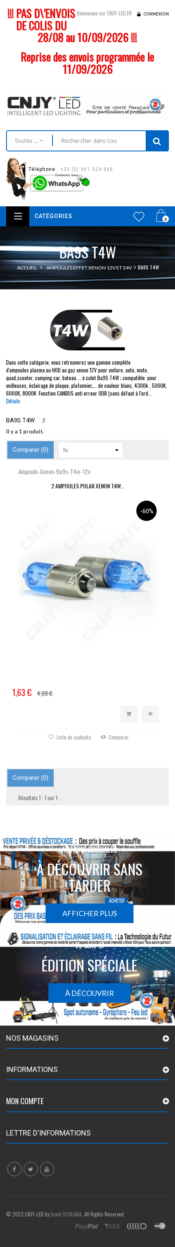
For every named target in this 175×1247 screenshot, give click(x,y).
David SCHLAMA (66, 1214)
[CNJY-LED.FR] (87, 105)
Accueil (27, 268)
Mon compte (25, 1101)
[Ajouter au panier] (129, 714)
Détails (13, 401)
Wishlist (139, 216)
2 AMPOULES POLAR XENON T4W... (87, 485)
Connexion (156, 14)
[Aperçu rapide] (150, 714)
